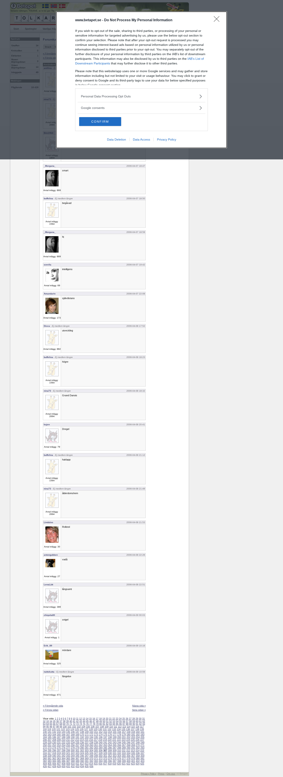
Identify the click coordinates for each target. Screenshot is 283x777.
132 (109, 729)
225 (133, 739)
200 (119, 737)
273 (50, 747)
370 (91, 758)
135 (123, 729)
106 (93, 726)
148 (82, 732)
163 (50, 734)
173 (96, 734)
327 (96, 753)
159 (133, 732)
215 (86, 739)
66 (54, 724)
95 (47, 726)
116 (137, 726)
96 (51, 726)
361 (50, 758)
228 (45, 742)
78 (94, 724)
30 (140, 718)
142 (54, 732)
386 (63, 761)
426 (45, 766)
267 (124, 745)
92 (140, 724)
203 (133, 737)
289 (124, 747)
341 (59, 755)
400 (128, 761)
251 (50, 745)
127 (86, 729)
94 (44, 726)
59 (133, 721)
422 (128, 763)
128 (91, 729)
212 (73, 739)
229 (50, 742)
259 (87, 745)
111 (115, 726)
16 (93, 718)
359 (142, 755)
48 (97, 721)
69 (64, 724)
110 (111, 726)
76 (87, 724)
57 (127, 721)
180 (128, 734)
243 (115, 742)
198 (110, 737)
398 (119, 761)
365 (68, 758)
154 (110, 732)
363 (59, 758)
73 (77, 724)
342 (63, 755)
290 (128, 747)
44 (84, 721)
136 (128, 729)
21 (110, 718)
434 (82, 766)
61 (140, 721)
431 (68, 766)
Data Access (141, 139)
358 (138, 755)
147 (77, 732)
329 (105, 753)
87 (123, 724)
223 (124, 739)
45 (87, 721)
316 (45, 753)
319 (59, 753)
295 (50, 750)
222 (119, 739)
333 (124, 753)
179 (124, 734)
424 (138, 763)
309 (115, 750)
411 (77, 763)
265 (115, 745)
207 (50, 739)
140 (45, 732)
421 (124, 763)
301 (77, 750)
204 (138, 737)
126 (82, 729)
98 (57, 726)
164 (54, 734)
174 (101, 734)
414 (91, 763)
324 (82, 753)
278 (73, 747)
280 (82, 747)
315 (142, 750)
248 (138, 742)
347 (87, 755)
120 (54, 729)
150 (91, 732)
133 (114, 729)
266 (119, 745)
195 (96, 737)
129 (96, 729)
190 (73, 737)
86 (120, 724)
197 (105, 737)
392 (91, 761)
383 (50, 761)
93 (143, 724)
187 (59, 737)
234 (73, 742)
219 (105, 739)
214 (82, 739)
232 (63, 742)
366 (73, 758)
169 (77, 734)
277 (68, 747)
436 (91, 766)
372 (101, 758)
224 (128, 739)
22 (113, 718)
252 (54, 745)
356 (128, 755)
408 (63, 763)
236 (82, 742)
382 (45, 761)
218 (100, 739)
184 (45, 737)
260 (91, 745)
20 (107, 718)
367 (77, 758)
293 (142, 747)
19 (103, 718)
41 (74, 721)
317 (50, 753)
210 (63, 739)
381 (142, 758)
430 (63, 766)
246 (128, 742)
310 (119, 750)
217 (96, 739)
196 (101, 737)
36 (57, 721)
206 (45, 739)
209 (59, 739)
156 (119, 732)
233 (68, 742)
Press (161, 773)
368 (82, 758)
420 (119, 763)
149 (87, 732)
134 (119, 729)
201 (124, 737)
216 (91, 739)
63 (44, 724)
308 (110, 750)
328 (101, 753)
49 (100, 721)
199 (115, 737)
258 (82, 745)
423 (133, 763)
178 (119, 734)
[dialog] (141, 80)
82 (107, 724)
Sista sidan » (139, 710)
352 (110, 755)
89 (130, 724)
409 (68, 763)
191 (77, 737)
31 (143, 718)
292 (138, 747)
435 (87, 766)
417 (105, 763)
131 (105, 729)
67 (57, 724)
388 (73, 761)
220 (110, 739)
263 (105, 745)
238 (91, 742)
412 (82, 763)
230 (54, 742)
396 (110, 761)
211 (68, 739)
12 (80, 718)
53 (114, 721)
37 (60, 721)
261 (96, 745)
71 (70, 724)
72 (74, 724)
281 (87, 747)
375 (115, 758)
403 (142, 761)
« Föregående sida (53, 705)
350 (101, 755)
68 (60, 724)
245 (124, 742)
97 (54, 726)
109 (107, 726)
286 (110, 747)
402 (138, 761)
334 (128, 753)
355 (124, 755)
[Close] (218, 20)
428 (54, 766)
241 (105, 742)
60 (137, 721)
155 (115, 732)
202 (128, 737)
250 (45, 745)
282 (91, 747)
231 (59, 742)
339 (50, 755)
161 (142, 732)
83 (110, 724)
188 (63, 737)
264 (110, 745)
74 (80, 724)
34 (51, 721)
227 (142, 739)
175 (105, 734)
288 (119, 747)
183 (142, 734)
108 (102, 726)
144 (63, 732)
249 (142, 742)
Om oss (170, 773)
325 (87, 753)
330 (110, 753)
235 (77, 742)
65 (51, 724)
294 (45, 750)
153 (105, 732)
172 (91, 734)
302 (82, 750)
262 (101, 745)
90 (133, 724)
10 (74, 718)
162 (45, 734)
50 (104, 721)
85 (117, 724)
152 (101, 732)
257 (77, 745)
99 (60, 726)
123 (68, 729)
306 (101, 750)
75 (84, 724)
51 (107, 721)
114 (128, 726)
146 (73, 732)
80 (100, 724)
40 (70, 721)
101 (69, 726)
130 (100, 729)
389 (77, 761)
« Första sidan (50, 710)
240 (101, 742)
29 (137, 718)
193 (87, 737)
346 (82, 755)
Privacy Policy (166, 139)
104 (83, 726)
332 (119, 753)
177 (115, 734)
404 (45, 763)
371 (96, 758)
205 (142, 737)
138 (137, 729)
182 (138, 734)
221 (114, 739)
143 (59, 732)
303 (87, 750)
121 (58, 729)
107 (97, 726)
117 (142, 726)
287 (115, 747)
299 (68, 750)
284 (101, 747)
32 (44, 721)
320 (63, 753)
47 (94, 721)
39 (67, 721)
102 (74, 726)
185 (50, 737)
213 (77, 739)
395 (105, 761)
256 (73, 745)
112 (120, 726)
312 (128, 750)
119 (49, 729)
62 (143, 721)
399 (124, 761)
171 (87, 734)
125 (77, 729)
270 (138, 745)
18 (100, 718)
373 (105, 758)
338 (45, 755)
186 (54, 737)
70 (67, 724)
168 (73, 734)
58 (130, 721)
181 (133, 734)
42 (77, 721)
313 (133, 750)
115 (133, 726)
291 (133, 747)
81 (104, 724)
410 (73, 763)
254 (63, 745)
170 (82, 734)
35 (54, 721)
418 (110, 763)
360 (45, 758)
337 (142, 753)
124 (72, 729)
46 (90, 721)
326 (91, 753)
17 (97, 718)
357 (133, 755)
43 (80, 721)
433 (77, 766)
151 (96, 732)
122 (63, 729)
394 (101, 761)
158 (128, 732)
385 (59, 761)
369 (87, 758)
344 (73, 755)
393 (96, 761)
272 (45, 747)
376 (119, 758)
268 (128, 745)
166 (63, 734)
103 (79, 726)
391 (87, 761)
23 (117, 718)
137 (133, 729)
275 (59, 747)
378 (128, 758)
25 (123, 718)
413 (86, 763)
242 (110, 742)
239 (96, 742)
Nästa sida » (139, 705)
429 (59, 766)
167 (68, 734)
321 (68, 753)
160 (138, 732)
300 (73, 750)
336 (138, 753)
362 (54, 758)
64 (47, 724)
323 (77, 753)
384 (54, 761)
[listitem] (141, 96)
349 (96, 755)
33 (47, 721)
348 (91, 755)
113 (124, 726)
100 (65, 726)
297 (59, 750)
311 (124, 750)
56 (123, 721)
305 (96, 750)
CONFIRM (100, 121)
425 (142, 763)
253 (59, 745)
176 (110, 734)
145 (68, 732)
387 (68, 761)
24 (120, 718)
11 (77, 718)
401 (133, 761)
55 (120, 721)
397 (115, 761)
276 (63, 747)
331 (115, 753)
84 (114, 724)
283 (96, 747)
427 (50, 766)
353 (115, 755)
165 (59, 734)
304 (91, 750)
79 (97, 724)
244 (119, 742)
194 (91, 737)
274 (54, 747)
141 (50, 732)
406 (54, 763)
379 (133, 758)
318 (54, 753)
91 (137, 724)
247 (133, 742)
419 (114, 763)
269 (133, 745)
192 (82, 737)
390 (82, 761)
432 (73, 766)
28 (133, 718)
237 (87, 742)
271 (142, 745)
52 (110, 721)
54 (117, 721)
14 (87, 718)
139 (142, 729)
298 (63, 750)
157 (124, 732)
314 (138, 750)
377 (124, 758)
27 (130, 718)
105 (88, 726)
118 (45, 729)
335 (133, 753)
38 (64, 721)
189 (68, 737)
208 (54, 739)
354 (119, 755)
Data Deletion (116, 139)
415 (96, 763)
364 (63, 758)
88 (127, 724)
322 (73, 753)
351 (105, 755)
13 (83, 718)
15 (90, 718)
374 (110, 758)
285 (105, 747)
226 (138, 739)
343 (68, 755)
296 (54, 750)
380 (138, 758)
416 (100, 763)
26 (127, 718)
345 (77, 755)
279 (77, 747)
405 (50, 763)
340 (54, 755)
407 (59, 763)
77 (90, 724)
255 (68, 745)
